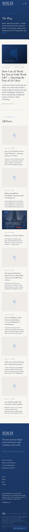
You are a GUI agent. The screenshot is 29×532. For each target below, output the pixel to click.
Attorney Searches (7, 460)
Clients (4, 479)
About (3, 476)
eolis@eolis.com (6, 502)
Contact (4, 484)
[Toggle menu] (25, 3)
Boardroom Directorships (8, 462)
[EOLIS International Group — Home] (8, 3)
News (4, 33)
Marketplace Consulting (8, 468)
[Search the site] (23, 3)
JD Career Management (8, 465)
